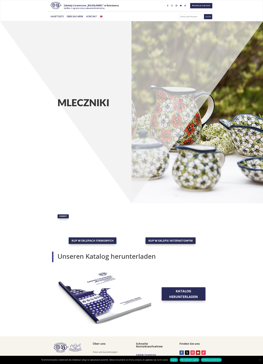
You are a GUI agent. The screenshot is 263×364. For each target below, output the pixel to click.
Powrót (63, 216)
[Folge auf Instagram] (176, 5)
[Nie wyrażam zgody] (259, 360)
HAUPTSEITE (57, 16)
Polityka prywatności (211, 360)
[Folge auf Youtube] (180, 5)
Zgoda (174, 360)
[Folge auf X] (172, 5)
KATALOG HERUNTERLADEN (183, 294)
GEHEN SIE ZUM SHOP (202, 6)
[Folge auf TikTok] (185, 5)
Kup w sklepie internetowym (170, 240)
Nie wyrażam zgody (189, 360)
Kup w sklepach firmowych (93, 240)
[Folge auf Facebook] (167, 5)
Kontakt (91, 16)
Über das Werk (75, 16)
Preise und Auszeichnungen (105, 352)
